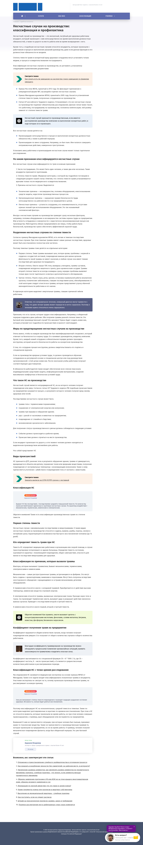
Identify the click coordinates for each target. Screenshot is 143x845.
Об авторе (30, 749)
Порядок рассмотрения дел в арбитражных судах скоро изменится (47, 805)
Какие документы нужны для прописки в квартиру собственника (45, 790)
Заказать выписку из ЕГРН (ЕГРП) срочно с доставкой (47, 480)
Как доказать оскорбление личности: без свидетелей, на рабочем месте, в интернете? (54, 766)
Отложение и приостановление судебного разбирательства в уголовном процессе (52, 762)
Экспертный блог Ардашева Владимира (27, 7)
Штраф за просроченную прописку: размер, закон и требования (45, 801)
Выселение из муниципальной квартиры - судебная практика (43, 793)
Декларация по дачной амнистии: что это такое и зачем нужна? (44, 786)
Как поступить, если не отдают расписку (35, 797)
